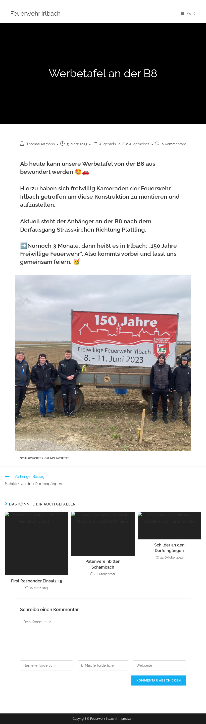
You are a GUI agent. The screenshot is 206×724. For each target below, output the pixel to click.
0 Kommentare (174, 144)
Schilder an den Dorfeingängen (169, 548)
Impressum (125, 718)
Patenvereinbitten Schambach (103, 564)
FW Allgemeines (135, 144)
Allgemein (107, 144)
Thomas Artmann (40, 144)
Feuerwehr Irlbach (35, 13)
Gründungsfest (56, 458)
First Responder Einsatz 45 (36, 581)
